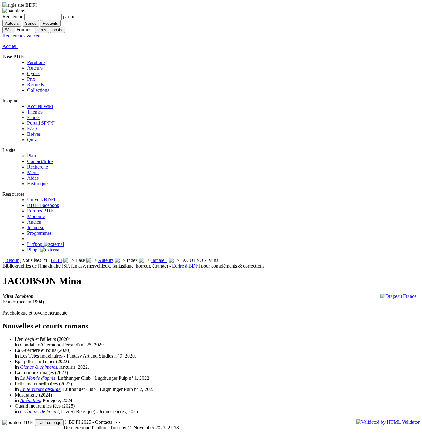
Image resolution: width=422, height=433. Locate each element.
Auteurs (35, 68)
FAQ (32, 128)
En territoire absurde (40, 389)
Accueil (10, 46)
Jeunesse (35, 227)
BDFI (56, 260)
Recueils (35, 84)
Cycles (33, 73)
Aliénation (30, 400)
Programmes (39, 233)
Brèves (34, 134)
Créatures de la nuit (39, 411)
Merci (33, 172)
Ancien (34, 222)
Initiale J (159, 260)
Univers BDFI (41, 199)
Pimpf (33, 249)
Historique (37, 183)
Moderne (36, 216)
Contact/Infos (40, 161)
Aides (33, 178)
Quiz (32, 139)
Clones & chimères (38, 367)
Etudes (33, 117)
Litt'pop (35, 244)
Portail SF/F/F (41, 123)
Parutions (36, 62)
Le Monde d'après (37, 378)
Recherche (37, 166)
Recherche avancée (21, 35)
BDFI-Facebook (43, 205)
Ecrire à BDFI (186, 265)
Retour (12, 260)
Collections (38, 90)
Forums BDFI (41, 210)
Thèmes (35, 111)
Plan (31, 155)
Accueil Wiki (40, 106)
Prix (31, 79)
